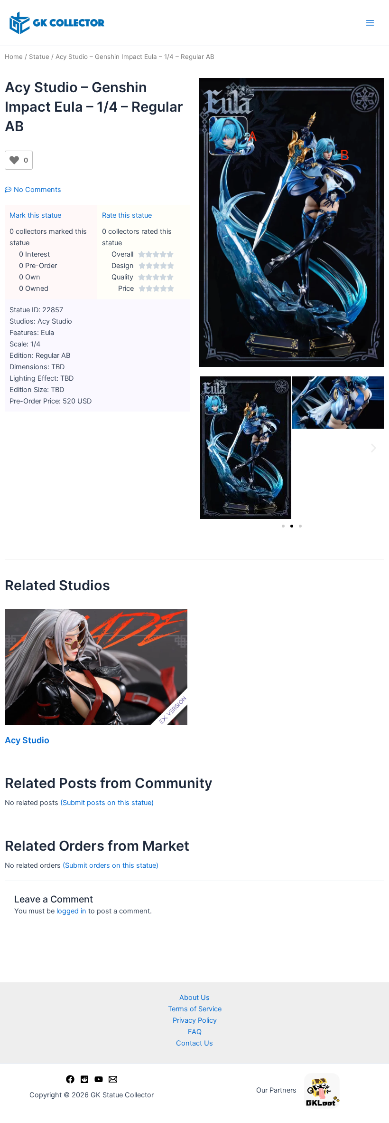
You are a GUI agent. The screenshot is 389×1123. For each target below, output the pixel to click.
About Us (194, 997)
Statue (39, 56)
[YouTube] (98, 1079)
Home (14, 56)
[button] (210, 448)
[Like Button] (14, 160)
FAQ (195, 1031)
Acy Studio (27, 740)
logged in (71, 911)
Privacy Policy (195, 1020)
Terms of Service (195, 1009)
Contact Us (194, 1043)
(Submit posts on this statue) (107, 802)
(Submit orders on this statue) (110, 865)
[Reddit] (84, 1079)
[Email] (113, 1079)
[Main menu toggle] (370, 22)
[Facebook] (70, 1079)
